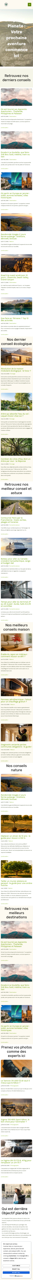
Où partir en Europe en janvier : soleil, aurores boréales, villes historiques (15, 195)
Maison (11, 659)
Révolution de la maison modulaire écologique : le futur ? (16, 369)
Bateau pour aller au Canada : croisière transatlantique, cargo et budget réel (15, 561)
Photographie (14, 1086)
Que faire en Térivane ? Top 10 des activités (14, 319)
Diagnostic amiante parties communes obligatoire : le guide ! (16, 745)
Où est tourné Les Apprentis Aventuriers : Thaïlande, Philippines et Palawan (14, 111)
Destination (13, 116)
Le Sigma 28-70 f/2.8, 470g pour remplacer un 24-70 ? (16, 1161)
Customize (16, 1265)
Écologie (12, 374)
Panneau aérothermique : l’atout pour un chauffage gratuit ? (16, 700)
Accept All (16, 1272)
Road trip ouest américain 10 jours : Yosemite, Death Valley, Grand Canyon (15, 277)
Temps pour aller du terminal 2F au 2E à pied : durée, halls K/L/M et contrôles (16, 604)
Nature (12, 241)
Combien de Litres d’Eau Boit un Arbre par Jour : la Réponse (16, 460)
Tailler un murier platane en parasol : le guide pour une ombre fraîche (16, 883)
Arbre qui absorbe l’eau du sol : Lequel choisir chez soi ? (15, 415)
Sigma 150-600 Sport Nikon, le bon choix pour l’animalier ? (15, 1120)
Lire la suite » (4, 127)
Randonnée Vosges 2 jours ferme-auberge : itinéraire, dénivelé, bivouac (13, 236)
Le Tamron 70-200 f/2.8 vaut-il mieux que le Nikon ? (15, 1081)
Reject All (16, 1269)
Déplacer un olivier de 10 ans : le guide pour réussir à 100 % (15, 837)
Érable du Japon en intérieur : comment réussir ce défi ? (14, 655)
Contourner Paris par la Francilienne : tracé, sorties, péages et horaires (13, 520)
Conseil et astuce (14, 525)
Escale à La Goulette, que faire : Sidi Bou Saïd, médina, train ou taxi (15, 154)
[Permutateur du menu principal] (29, 4)
